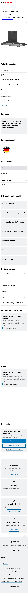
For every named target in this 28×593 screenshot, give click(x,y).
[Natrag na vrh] (25, 537)
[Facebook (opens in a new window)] (14, 551)
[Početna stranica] (6, 2)
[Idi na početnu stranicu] (3, 8)
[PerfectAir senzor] (10, 90)
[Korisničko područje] (19, 2)
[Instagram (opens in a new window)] (18, 551)
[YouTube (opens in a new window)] (10, 551)
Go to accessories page (10, 328)
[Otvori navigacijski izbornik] (26, 2)
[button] (14, 39)
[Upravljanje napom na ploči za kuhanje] (20, 79)
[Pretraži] (22, 2)
